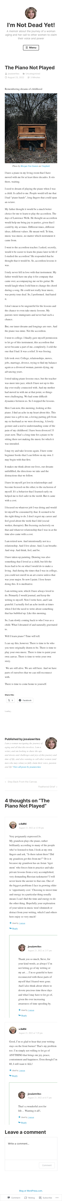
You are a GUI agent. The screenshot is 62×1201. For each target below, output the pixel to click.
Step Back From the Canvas (20, 782)
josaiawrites (13, 73)
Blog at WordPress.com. (31, 1190)
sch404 (22, 824)
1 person (22, 923)
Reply (15, 928)
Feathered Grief (46, 787)
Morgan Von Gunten (29, 166)
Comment (47, 1165)
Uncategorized (33, 73)
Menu (32, 47)
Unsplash (46, 166)
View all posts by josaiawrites (27, 766)
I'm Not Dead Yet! (31, 24)
